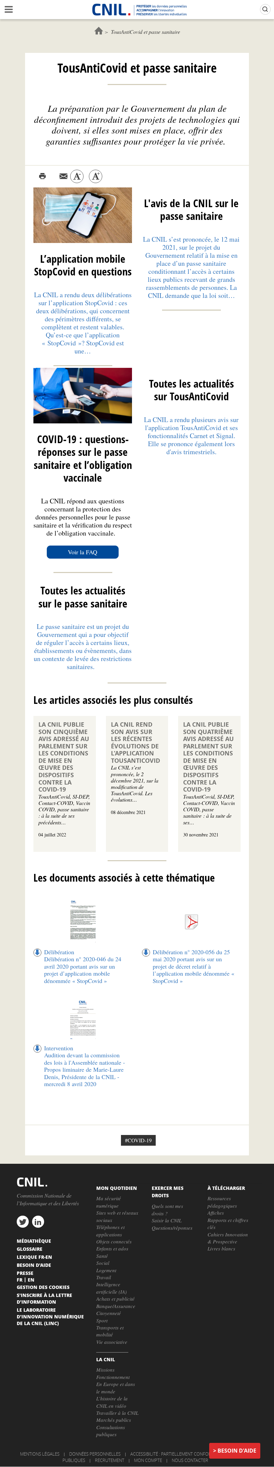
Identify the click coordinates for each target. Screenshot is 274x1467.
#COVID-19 (138, 1140)
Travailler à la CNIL (117, 1412)
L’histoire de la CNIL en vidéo (112, 1402)
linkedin (38, 1222)
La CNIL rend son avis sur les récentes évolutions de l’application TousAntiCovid (135, 742)
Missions (105, 1369)
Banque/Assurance (115, 1306)
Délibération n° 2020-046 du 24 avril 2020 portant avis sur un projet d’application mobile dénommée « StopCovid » (82, 970)
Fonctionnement (113, 1377)
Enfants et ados (112, 1248)
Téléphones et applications (110, 1230)
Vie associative (111, 1341)
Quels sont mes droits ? (167, 1209)
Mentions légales (39, 1454)
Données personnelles (95, 1454)
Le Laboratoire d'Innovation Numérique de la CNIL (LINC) (50, 1316)
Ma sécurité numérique (108, 1202)
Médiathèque (34, 1240)
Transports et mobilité (110, 1331)
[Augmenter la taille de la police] (95, 176)
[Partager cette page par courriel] (63, 176)
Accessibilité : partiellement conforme (173, 1454)
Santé (102, 1255)
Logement (106, 1270)
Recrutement (109, 1460)
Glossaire (29, 1248)
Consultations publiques (110, 1431)
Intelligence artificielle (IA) (111, 1288)
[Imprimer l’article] (42, 176)
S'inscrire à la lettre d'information (44, 1298)
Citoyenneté (108, 1313)
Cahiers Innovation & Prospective (228, 1238)
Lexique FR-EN (34, 1256)
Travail (103, 1277)
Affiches (216, 1212)
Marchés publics (113, 1419)
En (31, 1279)
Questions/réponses (172, 1227)
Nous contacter (190, 1460)
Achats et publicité (115, 1298)
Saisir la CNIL (166, 1220)
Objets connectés (114, 1241)
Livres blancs (221, 1248)
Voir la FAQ (82, 552)
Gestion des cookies (43, 1287)
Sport (102, 1320)
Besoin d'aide (237, 1450)
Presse (25, 1273)
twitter (23, 1222)
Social (102, 1262)
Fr (19, 1279)
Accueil (98, 30)
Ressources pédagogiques (222, 1202)
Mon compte (148, 1460)
